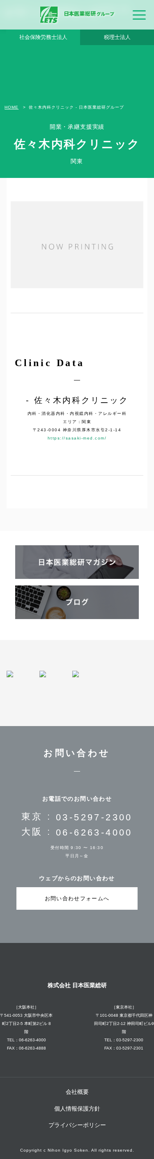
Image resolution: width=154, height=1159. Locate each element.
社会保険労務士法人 (43, 37)
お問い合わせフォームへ (77, 898)
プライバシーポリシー (77, 1125)
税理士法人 (117, 37)
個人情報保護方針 (77, 1108)
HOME (11, 107)
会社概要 (77, 1091)
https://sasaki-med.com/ (77, 438)
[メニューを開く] (139, 15)
